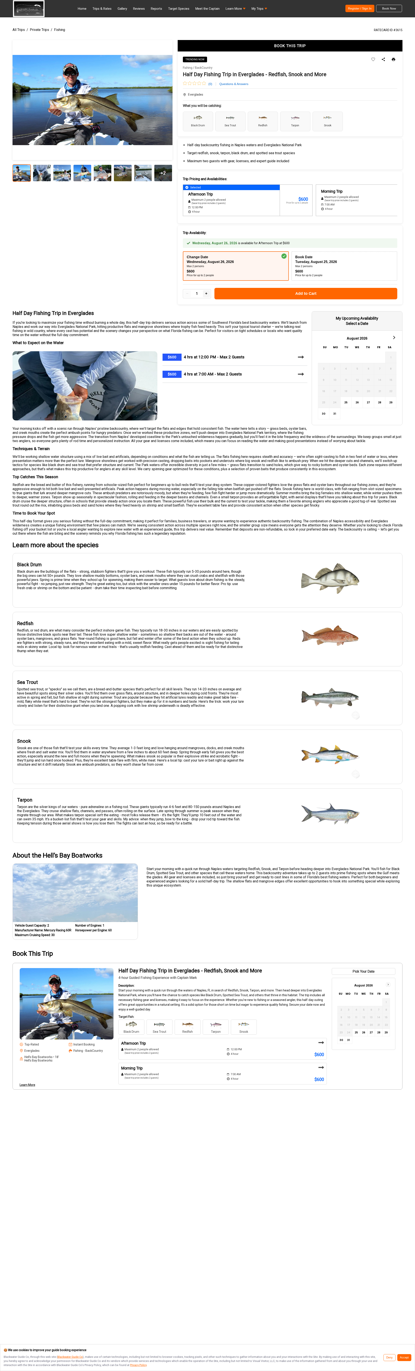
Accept (404, 1357)
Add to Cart (305, 293)
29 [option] (391, 402)
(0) (210, 84)
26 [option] (357, 402)
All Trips (19, 30)
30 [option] (323, 413)
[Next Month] (394, 337)
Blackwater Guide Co (70, 1356)
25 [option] (346, 402)
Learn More (27, 1085)
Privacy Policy (138, 1365)
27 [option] (368, 402)
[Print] (393, 60)
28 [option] (379, 402)
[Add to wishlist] (373, 60)
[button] (236, 10)
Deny (389, 1357)
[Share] (383, 60)
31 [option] (334, 413)
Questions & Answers (233, 84)
